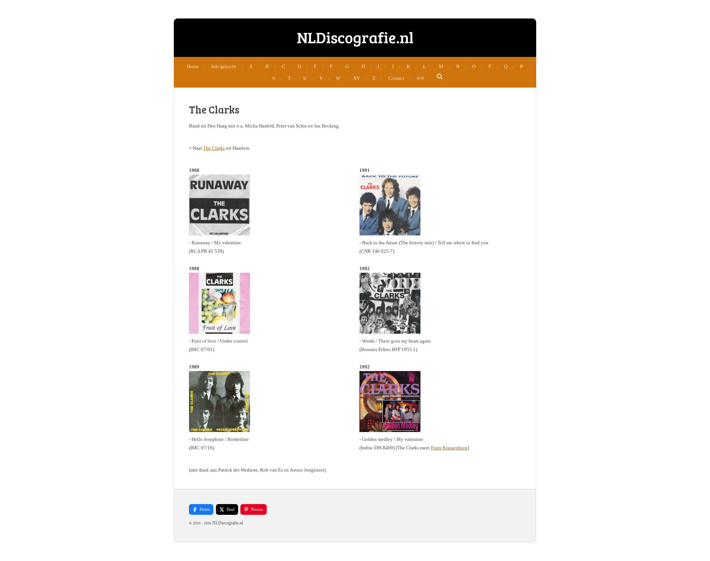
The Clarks (214, 148)
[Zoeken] (440, 76)
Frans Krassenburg (449, 447)
